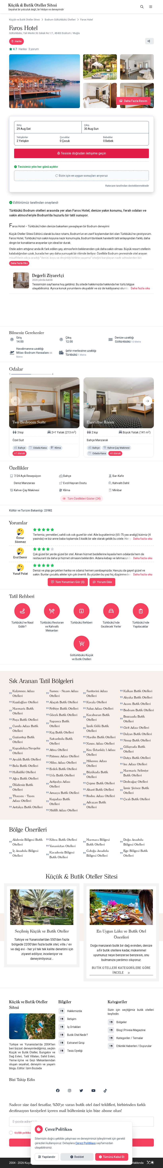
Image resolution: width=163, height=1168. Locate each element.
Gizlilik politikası (23, 1132)
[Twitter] (81, 1090)
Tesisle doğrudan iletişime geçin (83, 153)
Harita (18, 41)
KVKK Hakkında (134, 1162)
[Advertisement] (81, 306)
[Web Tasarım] (150, 1163)
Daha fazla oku (140, 288)
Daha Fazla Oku (19, 263)
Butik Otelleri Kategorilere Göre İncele (121, 970)
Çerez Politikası (85, 1143)
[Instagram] (70, 1090)
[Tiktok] (105, 1090)
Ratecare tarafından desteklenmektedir (127, 185)
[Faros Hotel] (44, 81)
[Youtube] (93, 1090)
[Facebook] (58, 1090)
